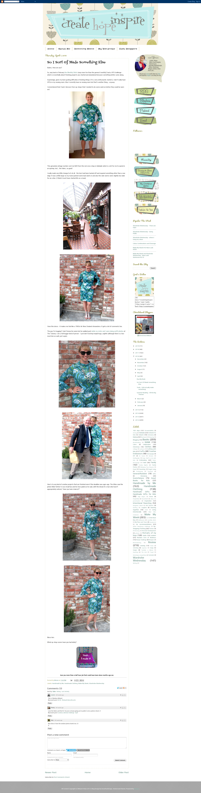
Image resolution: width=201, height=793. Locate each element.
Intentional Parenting (142, 503)
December (140, 359)
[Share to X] (79, 680)
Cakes (135, 444)
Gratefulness (138, 478)
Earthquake (136, 458)
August (139, 369)
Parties (151, 528)
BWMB (147, 442)
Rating (59, 691)
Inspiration (148, 501)
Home (50, 48)
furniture (150, 471)
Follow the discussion (125, 688)
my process (153, 522)
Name (49, 753)
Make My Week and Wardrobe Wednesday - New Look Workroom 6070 (143, 255)
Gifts (154, 474)
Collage (135, 449)
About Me (64, 48)
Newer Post (51, 772)
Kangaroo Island (138, 505)
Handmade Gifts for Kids (144, 494)
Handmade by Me (58, 683)
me (147, 517)
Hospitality (136, 499)
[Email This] (75, 680)
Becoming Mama (84, 48)
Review (152, 542)
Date (54, 691)
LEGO (146, 510)
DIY (134, 456)
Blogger (136, 789)
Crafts (142, 451)
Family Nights (143, 465)
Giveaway (144, 476)
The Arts (144, 552)
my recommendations (144, 524)
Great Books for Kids (144, 479)
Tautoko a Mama (147, 550)
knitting (135, 507)
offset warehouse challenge (141, 526)
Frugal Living (152, 469)
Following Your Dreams (147, 467)
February (140, 402)
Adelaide (142, 433)
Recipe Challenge (141, 540)
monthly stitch (151, 520)
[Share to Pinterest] (83, 680)
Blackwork (144, 437)
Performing (136, 530)
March (139, 399)
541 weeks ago (60, 695)
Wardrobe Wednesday (96, 683)
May (138, 372)
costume (142, 449)
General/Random (140, 473)
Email (75, 753)
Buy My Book (141, 379)
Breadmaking (137, 442)
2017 (137, 353)
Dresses (151, 456)
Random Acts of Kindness (146, 537)
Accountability (149, 430)
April (139, 376)
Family (153, 462)
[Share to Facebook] (81, 680)
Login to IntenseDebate (71, 750)
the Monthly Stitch (71, 72)
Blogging (136, 440)
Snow (151, 545)
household (145, 499)
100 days (136, 430)
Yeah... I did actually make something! (145, 388)
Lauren (53, 695)
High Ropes (141, 496)
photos (137, 533)
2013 (137, 417)
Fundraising (139, 471)
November (140, 362)
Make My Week (83, 683)
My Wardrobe (106, 48)
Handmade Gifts (141, 492)
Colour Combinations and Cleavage (144, 243)
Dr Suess (142, 456)
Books (146, 439)
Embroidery (143, 460)
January (140, 405)
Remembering (137, 542)
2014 (137, 413)
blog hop (151, 437)
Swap (151, 548)
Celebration (147, 444)
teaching (135, 552)
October (140, 366)
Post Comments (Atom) (62, 777)
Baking (135, 437)
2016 (137, 356)
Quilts (145, 535)
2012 (137, 420)
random (153, 535)
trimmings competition (139, 555)
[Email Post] (71, 680)
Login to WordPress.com (83, 750)
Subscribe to (51, 760)
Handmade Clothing (71, 683)
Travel (152, 552)
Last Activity (65, 691)
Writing (135, 563)
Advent (141, 435)
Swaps (135, 550)
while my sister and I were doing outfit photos (107, 331)
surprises (144, 548)
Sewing (142, 545)
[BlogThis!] (77, 680)
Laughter (144, 507)
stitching (135, 548)
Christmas (136, 447)
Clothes (148, 447)
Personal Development (149, 530)
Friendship (142, 469)
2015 (137, 410)
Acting (135, 433)
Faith (144, 462)
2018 (137, 349)
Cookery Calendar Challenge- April (68, 712)
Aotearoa (151, 435)
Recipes (151, 540)
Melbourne (141, 520)
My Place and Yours (141, 522)
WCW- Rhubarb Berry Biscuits (67, 700)
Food (134, 469)
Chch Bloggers (128, 48)
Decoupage (150, 454)
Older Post (124, 772)
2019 (137, 346)
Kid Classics (150, 505)
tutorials (151, 555)
